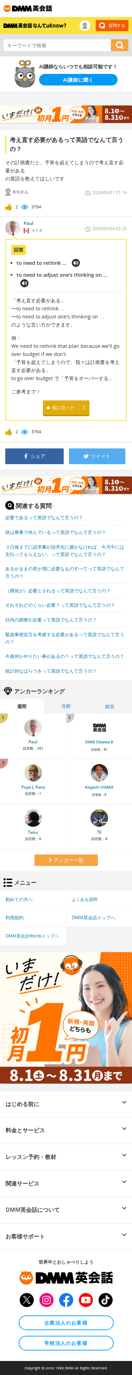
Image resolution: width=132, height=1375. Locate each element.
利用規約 (14, 917)
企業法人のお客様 (66, 1322)
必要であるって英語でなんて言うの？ (44, 517)
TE (99, 832)
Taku (33, 832)
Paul (33, 741)
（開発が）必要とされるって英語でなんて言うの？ (58, 590)
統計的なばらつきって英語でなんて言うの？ (51, 671)
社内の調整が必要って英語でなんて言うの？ (51, 620)
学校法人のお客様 (66, 1343)
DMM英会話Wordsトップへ (32, 936)
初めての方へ (19, 899)
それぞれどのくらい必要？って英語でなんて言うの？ (60, 605)
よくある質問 (84, 899)
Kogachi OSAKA (99, 787)
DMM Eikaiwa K (99, 742)
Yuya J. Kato (33, 787)
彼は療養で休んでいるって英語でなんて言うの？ (55, 532)
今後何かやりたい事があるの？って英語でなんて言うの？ (64, 656)
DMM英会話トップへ (93, 917)
